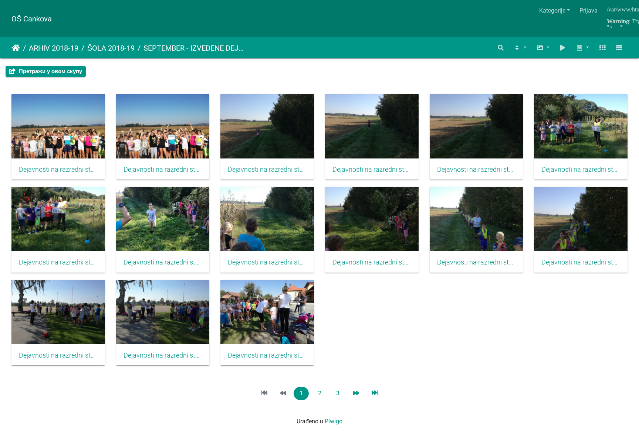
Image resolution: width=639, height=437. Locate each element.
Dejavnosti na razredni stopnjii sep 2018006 (580, 169)
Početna (15, 48)
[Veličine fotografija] (542, 47)
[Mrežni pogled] (602, 47)
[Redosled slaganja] (519, 47)
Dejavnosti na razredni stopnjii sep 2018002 (163, 169)
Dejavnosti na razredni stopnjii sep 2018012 (580, 262)
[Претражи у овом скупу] (501, 47)
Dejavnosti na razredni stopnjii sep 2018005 (476, 169)
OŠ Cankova (31, 18)
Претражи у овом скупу (49, 71)
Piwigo (333, 421)
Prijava (588, 10)
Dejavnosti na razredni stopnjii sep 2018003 (267, 169)
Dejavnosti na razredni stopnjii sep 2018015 (267, 355)
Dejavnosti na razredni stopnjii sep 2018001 (58, 169)
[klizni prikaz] (562, 47)
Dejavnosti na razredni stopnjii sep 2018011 (476, 262)
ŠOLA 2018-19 (111, 48)
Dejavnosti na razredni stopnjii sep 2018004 (371, 169)
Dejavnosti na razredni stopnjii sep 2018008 (163, 262)
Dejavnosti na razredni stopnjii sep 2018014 (163, 355)
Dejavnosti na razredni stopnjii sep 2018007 (58, 262)
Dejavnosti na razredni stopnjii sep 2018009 (267, 262)
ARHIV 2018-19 (53, 48)
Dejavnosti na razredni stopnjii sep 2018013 (58, 355)
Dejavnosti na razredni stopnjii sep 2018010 (371, 262)
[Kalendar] (582, 47)
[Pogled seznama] (619, 47)
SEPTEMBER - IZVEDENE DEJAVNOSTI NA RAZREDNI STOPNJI (194, 48)
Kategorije (552, 10)
